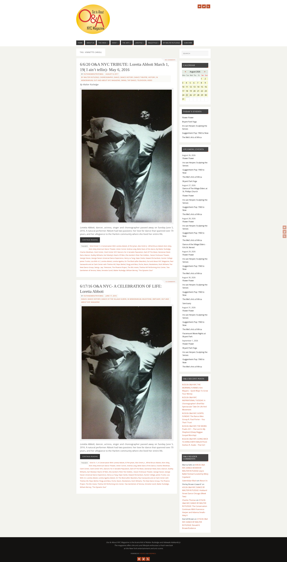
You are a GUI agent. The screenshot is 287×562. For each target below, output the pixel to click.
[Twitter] (284, 232)
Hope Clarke (140, 258)
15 (202, 87)
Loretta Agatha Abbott (107, 478)
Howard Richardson (153, 258)
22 (202, 91)
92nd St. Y (93, 463)
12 (191, 87)
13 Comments (170, 281)
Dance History (126, 77)
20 (195, 91)
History (151, 77)
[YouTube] (284, 227)
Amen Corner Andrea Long (126, 249)
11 (187, 87)
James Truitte (161, 475)
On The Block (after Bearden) (135, 261)
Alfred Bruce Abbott (153, 463)
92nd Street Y (95, 246)
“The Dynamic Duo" (145, 270)
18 (187, 91)
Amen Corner (121, 466)
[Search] (205, 54)
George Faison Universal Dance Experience (107, 258)
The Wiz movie (133, 267)
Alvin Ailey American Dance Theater (102, 249)
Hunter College (149, 475)
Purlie (141, 264)
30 (206, 95)
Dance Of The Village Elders (114, 299)
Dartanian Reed (164, 252)
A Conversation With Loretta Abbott (114, 246)
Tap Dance (131, 80)
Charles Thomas (189, 500)
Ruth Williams (137, 481)
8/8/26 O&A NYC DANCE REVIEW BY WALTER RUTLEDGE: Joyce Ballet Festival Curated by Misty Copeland (195, 471)
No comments (170, 60)
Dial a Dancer (85, 255)
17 (183, 91)
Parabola (142, 553)
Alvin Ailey (165, 463)
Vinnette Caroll (107, 270)
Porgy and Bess (132, 264)
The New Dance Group (151, 481)
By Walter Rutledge (90, 77)
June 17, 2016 (111, 296)
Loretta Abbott (106, 261)
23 (206, 91)
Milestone (147, 299)
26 (191, 95)
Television (141, 80)
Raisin (146, 264)
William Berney (132, 270)
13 (195, 87)
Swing (123, 80)
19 (191, 91)
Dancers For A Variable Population (116, 469)
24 (183, 95)
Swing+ (97, 267)
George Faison (85, 258)
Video (149, 80)
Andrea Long (132, 466)
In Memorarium (134, 299)
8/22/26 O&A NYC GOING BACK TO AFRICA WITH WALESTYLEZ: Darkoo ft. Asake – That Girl (195, 442)
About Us (204, 480)
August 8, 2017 (112, 74)
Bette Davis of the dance (146, 249)
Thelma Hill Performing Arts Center (152, 267)
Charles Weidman (86, 252)
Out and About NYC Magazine (107, 80)
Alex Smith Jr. (140, 463)
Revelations (153, 264)
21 (198, 91)
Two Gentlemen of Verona (134, 484)
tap (102, 267)
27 (195, 95)
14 (198, 87)
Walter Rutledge (119, 270)
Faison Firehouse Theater (159, 255)
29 (202, 95)
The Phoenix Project (119, 267)
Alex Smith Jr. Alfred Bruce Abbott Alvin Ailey (154, 246)
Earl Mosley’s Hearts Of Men (114, 255)
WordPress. (152, 553)
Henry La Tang (129, 258)
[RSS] (284, 236)
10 (183, 87)
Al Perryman (132, 246)
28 (198, 95)
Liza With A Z (95, 261)
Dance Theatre (140, 77)
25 (187, 95)
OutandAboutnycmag (93, 74)
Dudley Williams (97, 255)
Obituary (156, 299)
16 (206, 87)
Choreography (106, 77)
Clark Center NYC (96, 469)
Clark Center (98, 252)
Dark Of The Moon (151, 252)
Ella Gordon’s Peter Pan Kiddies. (137, 255)
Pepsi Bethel (121, 264)
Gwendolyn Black (189, 480)
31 (183, 99)
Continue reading (90, 240)
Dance (117, 77)
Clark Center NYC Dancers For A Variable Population (123, 252)
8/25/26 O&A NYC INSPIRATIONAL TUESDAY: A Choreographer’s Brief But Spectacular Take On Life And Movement (194, 403)
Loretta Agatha (118, 261)
